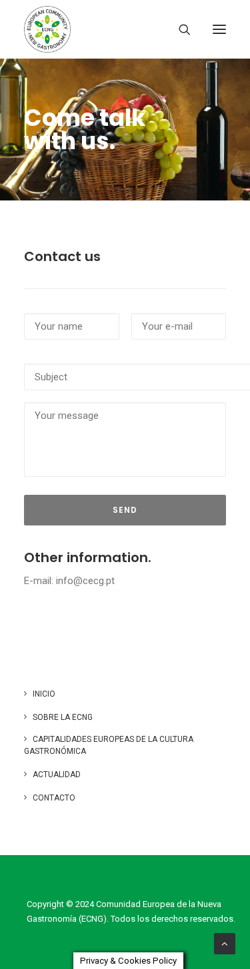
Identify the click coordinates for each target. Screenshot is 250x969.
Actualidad (57, 774)
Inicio (44, 694)
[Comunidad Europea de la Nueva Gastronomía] (47, 29)
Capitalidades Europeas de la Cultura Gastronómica (108, 745)
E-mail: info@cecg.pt (69, 581)
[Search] (179, 29)
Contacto (54, 798)
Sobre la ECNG (63, 717)
